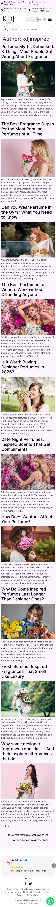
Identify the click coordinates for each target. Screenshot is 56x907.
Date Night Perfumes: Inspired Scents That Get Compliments (26, 444)
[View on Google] (7, 861)
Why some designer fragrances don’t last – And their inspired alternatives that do (27, 751)
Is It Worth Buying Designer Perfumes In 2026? (22, 367)
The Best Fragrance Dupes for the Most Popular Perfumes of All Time (27, 129)
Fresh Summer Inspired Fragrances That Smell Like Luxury (24, 671)
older (5, 826)
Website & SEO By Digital (28, 903)
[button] (50, 19)
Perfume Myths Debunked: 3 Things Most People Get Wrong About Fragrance (27, 51)
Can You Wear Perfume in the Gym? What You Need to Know (26, 212)
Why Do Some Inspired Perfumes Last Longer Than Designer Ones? (23, 594)
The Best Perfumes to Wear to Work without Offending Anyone (22, 289)
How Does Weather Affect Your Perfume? (26, 519)
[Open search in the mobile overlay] (28, 29)
